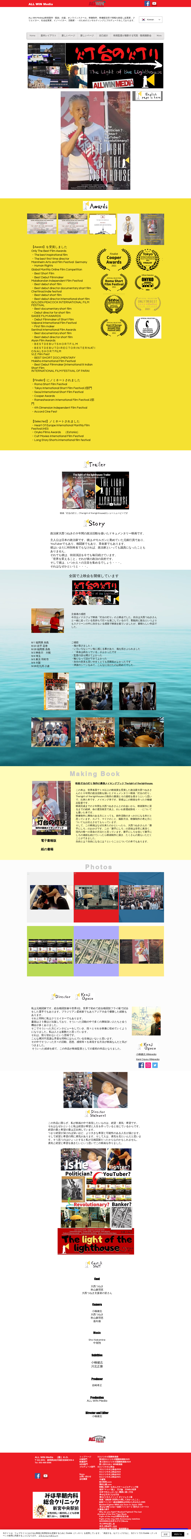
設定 (166, 1534)
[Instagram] (148, 1065)
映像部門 (83, 1462)
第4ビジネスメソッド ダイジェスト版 (115, 1497)
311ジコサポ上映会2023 (110, 1472)
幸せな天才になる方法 (109, 1494)
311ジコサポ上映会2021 (110, 1477)
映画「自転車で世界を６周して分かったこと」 (120, 1499)
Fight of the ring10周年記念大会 (114, 1516)
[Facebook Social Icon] (147, 3)
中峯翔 (102, 1479)
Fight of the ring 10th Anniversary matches (119, 1519)
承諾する (178, 1534)
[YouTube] (154, 3)
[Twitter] (155, 1065)
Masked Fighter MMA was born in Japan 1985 (120, 1504)
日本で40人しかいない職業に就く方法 (116, 1492)
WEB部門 (83, 1464)
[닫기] (187, 1534)
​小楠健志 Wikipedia (146, 1054)
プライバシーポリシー (48, 1535)
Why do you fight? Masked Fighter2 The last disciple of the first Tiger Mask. (119, 1513)
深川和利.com (104, 1482)
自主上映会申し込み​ (108, 1526)
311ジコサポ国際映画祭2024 (118, 1462)
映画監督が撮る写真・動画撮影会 (114, 1529)
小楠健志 (97, 1416)
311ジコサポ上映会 (106, 1467)
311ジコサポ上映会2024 (110, 1469)
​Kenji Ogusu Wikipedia (147, 1059)
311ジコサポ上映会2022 (110, 1474)
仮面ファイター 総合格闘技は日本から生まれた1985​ (122, 1502)
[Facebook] (141, 1065)
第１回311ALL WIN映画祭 (110, 1464)
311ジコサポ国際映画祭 (107, 1457)
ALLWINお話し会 (107, 1523)
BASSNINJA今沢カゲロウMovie (112, 1521)
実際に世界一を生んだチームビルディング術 (117, 1487)
